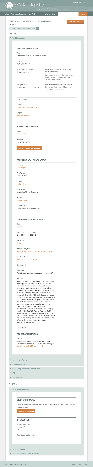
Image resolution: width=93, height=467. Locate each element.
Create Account (77, 2)
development (26, 251)
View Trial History (75, 22)
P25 (18, 259)
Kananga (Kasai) (23, 115)
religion (39, 251)
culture (45, 251)
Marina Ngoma (22, 167)
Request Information (26, 411)
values (50, 251)
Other (19, 243)
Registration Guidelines (18, 14)
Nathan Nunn (21, 184)
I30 (33, 259)
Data (29, 14)
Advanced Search (50, 14)
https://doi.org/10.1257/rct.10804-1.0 (30, 346)
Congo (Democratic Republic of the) (30, 107)
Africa (19, 251)
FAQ (33, 14)
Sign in (85, 2)
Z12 (25, 259)
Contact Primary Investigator (29, 148)
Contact (85, 464)
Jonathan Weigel (23, 200)
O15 (29, 259)
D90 (36, 259)
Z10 (22, 259)
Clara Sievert (21, 134)
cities (34, 251)
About (7, 14)
